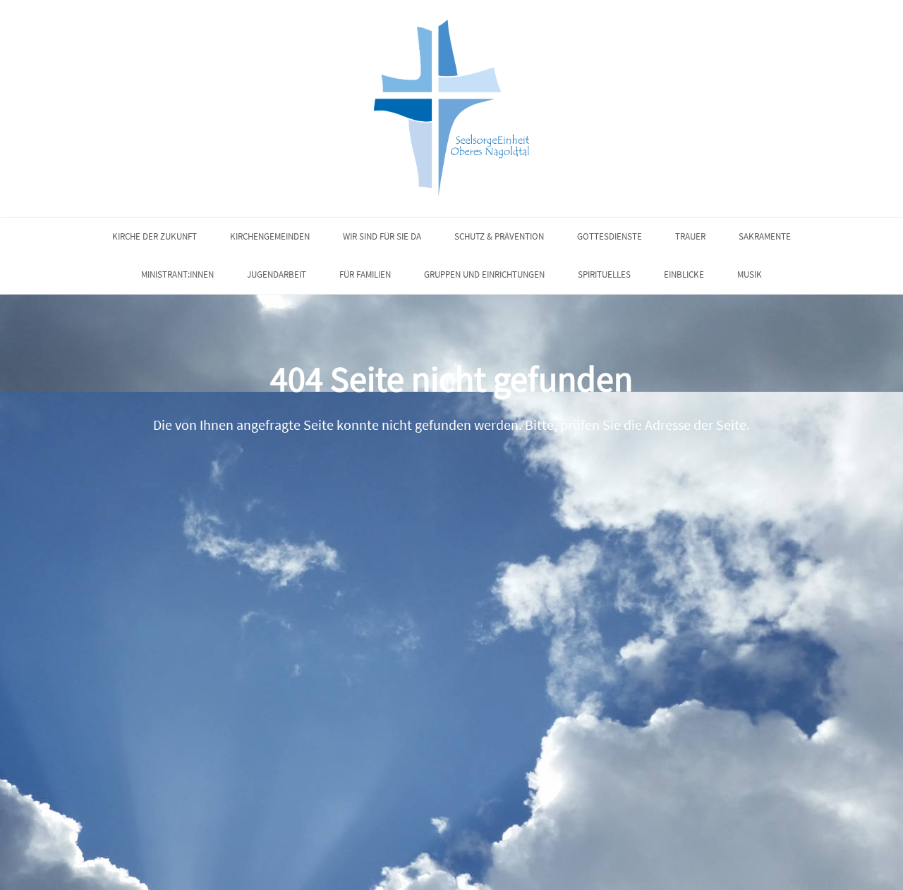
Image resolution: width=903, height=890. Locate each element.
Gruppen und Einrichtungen (484, 274)
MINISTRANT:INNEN (177, 274)
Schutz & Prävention (499, 236)
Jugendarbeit (276, 274)
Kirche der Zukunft (154, 236)
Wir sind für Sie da (382, 236)
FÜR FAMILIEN (365, 274)
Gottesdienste (609, 236)
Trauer (690, 236)
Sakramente (765, 236)
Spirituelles (604, 274)
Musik (749, 274)
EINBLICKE (684, 274)
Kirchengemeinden (270, 236)
